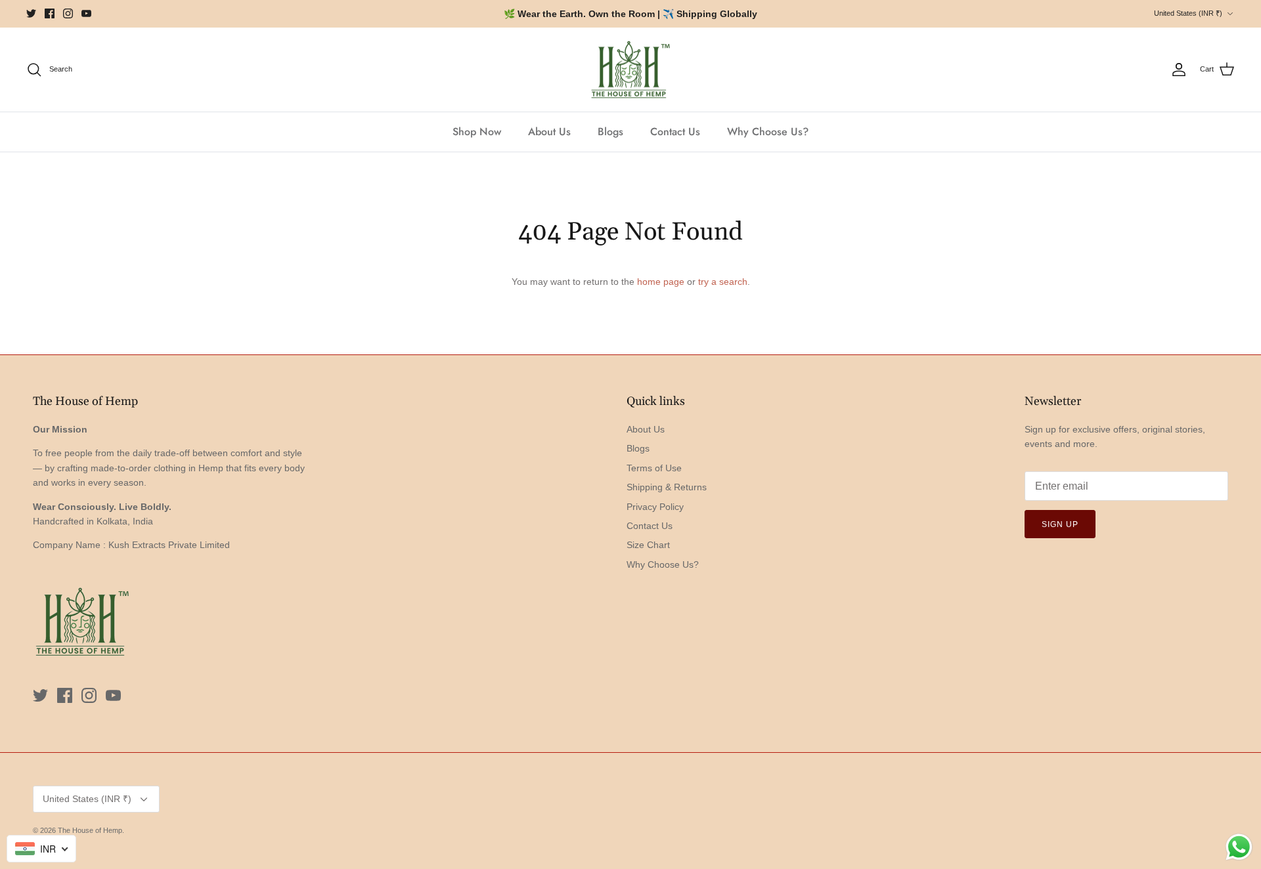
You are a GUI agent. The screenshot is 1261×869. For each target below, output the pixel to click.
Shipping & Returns (667, 487)
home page (660, 281)
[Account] (1179, 69)
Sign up (1060, 524)
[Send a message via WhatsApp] (1239, 847)
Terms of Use (654, 468)
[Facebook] (50, 13)
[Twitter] (31, 13)
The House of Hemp (90, 830)
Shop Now (477, 131)
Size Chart (648, 545)
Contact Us (675, 131)
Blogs (610, 131)
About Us (549, 131)
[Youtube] (86, 13)
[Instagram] (68, 13)
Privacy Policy (655, 506)
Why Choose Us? (767, 131)
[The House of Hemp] (630, 70)
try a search (722, 281)
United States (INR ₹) (1188, 13)
